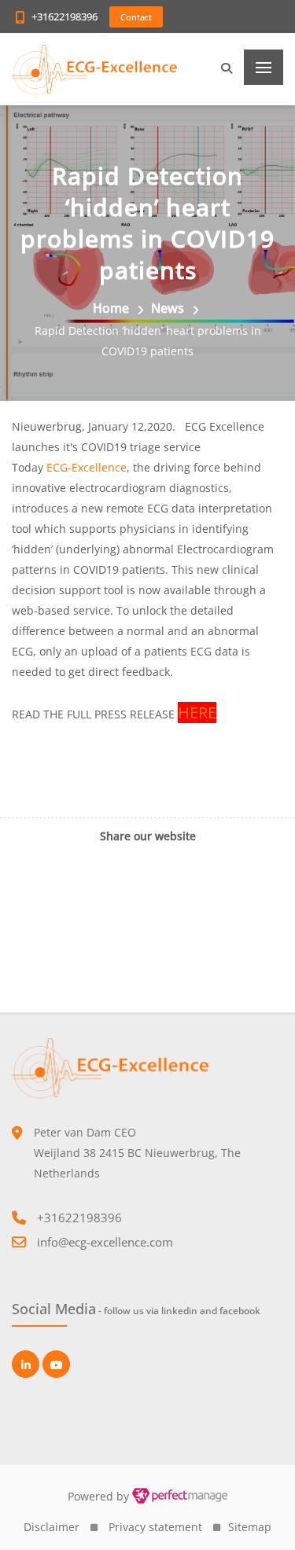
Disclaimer (51, 1526)
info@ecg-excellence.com (105, 1242)
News (167, 308)
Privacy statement (155, 1526)
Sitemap (249, 1526)
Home (111, 308)
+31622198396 (64, 16)
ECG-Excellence (86, 467)
